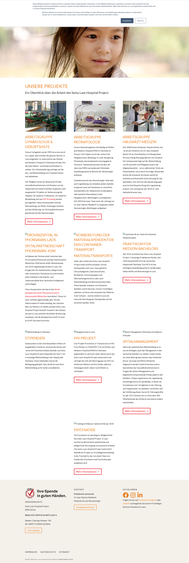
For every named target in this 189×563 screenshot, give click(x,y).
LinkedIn (126, 503)
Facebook (143, 500)
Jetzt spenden (33, 530)
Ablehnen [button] (140, 21)
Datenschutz (48, 552)
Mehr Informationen (37, 221)
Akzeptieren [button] (127, 21)
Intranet (64, 552)
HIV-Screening (49, 199)
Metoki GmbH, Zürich (66, 559)
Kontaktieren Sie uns (85, 507)
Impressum (31, 552)
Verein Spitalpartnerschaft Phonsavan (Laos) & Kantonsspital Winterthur (42, 292)
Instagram (152, 500)
